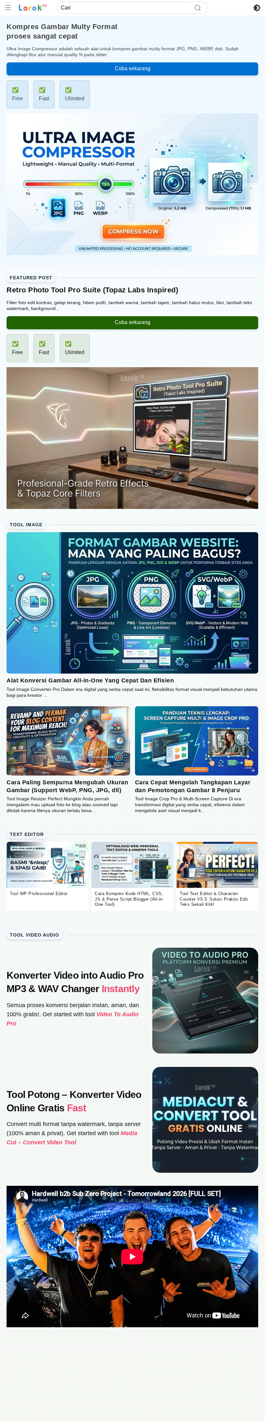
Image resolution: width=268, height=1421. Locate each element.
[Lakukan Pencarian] (197, 8)
